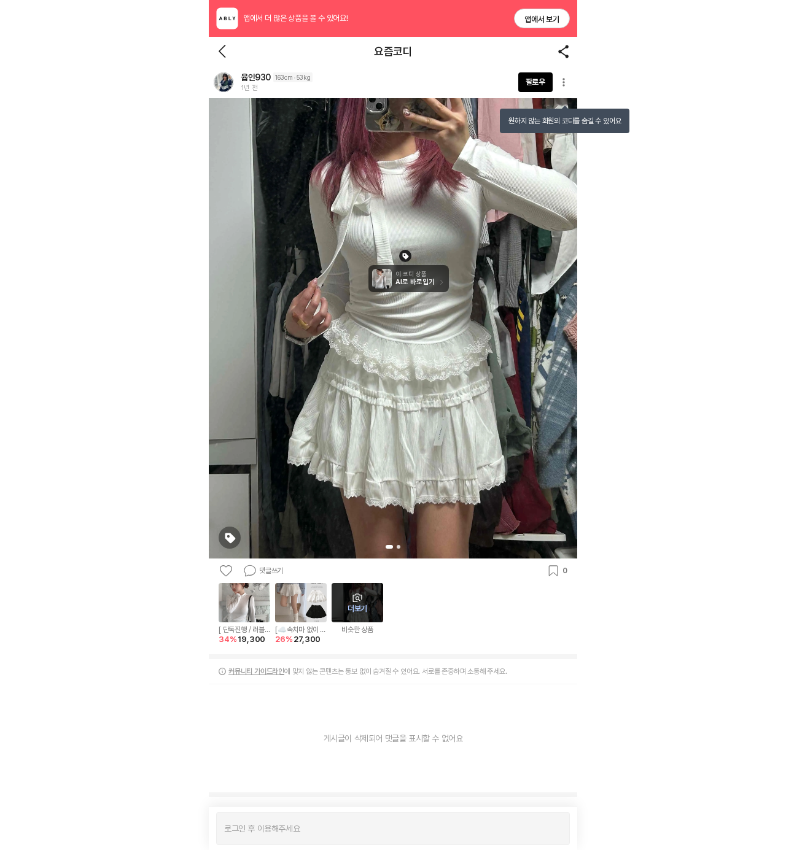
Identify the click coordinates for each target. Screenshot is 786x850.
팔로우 (535, 82)
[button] (223, 82)
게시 (554, 828)
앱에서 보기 (541, 19)
